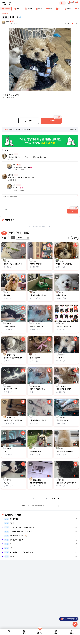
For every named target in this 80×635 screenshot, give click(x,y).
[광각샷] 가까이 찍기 (10, 389)
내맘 (8, 292)
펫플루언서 (5, 14)
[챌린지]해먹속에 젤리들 (38, 420)
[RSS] (68, 238)
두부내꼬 (10, 154)
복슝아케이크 (13, 519)
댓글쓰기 (72, 211)
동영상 (19, 233)
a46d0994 (36, 324)
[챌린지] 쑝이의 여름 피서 (38, 295)
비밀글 (5, 209)
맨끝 (59, 498)
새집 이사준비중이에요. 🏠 (18, 536)
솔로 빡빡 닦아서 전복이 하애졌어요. (21, 552)
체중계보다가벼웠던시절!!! (38, 483)
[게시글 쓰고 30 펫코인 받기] (75, 624)
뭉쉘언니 (10, 175)
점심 (10, 548)
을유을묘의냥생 (11, 355)
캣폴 (4, 452)
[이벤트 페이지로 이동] (40, 141)
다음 (53, 498)
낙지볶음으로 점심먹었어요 (18, 540)
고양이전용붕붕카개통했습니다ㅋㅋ (15, 420)
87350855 (62, 386)
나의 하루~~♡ (8, 295)
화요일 (11, 556)
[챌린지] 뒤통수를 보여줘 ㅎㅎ (66, 483)
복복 (7, 21)
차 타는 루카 (60, 358)
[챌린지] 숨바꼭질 (36, 264)
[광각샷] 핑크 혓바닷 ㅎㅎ (38, 389)
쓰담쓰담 (6, 483)
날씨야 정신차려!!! (35, 452)
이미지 (11, 233)
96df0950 (62, 355)
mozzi (9, 261)
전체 (4, 233)
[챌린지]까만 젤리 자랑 (63, 389)
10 (50, 498)
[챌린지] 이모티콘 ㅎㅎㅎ (64, 327)
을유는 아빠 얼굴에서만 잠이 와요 (14, 358)
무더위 (11, 523)
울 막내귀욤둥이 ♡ (36, 358)
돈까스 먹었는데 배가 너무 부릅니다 (21, 531)
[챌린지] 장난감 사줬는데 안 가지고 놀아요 (17, 264)
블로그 (26, 233)
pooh (34, 355)
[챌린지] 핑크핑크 (62, 420)
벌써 (10, 544)
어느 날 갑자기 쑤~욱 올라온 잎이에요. (22, 527)
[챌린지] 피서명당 (9, 327)
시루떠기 (61, 261)
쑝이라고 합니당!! (61, 295)
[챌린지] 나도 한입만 (37, 327)
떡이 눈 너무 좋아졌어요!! (64, 264)
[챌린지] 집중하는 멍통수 (64, 452)
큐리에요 (35, 261)
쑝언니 (34, 292)
